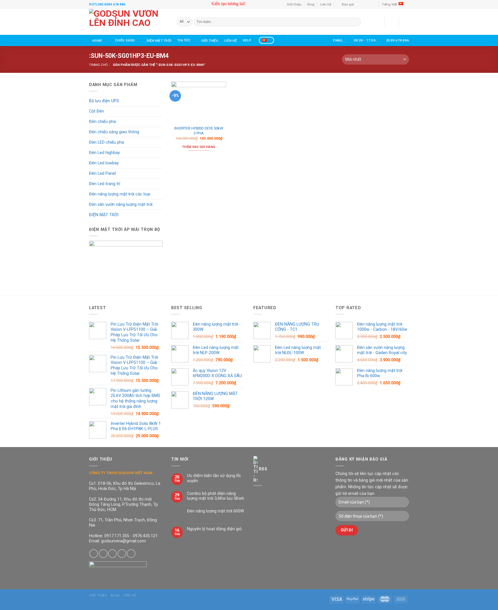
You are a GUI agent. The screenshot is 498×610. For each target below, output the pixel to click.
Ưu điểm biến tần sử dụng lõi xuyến (214, 478)
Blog (310, 4)
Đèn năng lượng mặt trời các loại (119, 194)
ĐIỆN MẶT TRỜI (159, 41)
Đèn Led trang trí (104, 183)
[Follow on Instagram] (103, 553)
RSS (263, 469)
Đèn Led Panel (102, 173)
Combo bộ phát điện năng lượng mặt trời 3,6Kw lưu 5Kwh (215, 496)
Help (247, 40)
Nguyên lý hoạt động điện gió (214, 529)
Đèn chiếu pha (102, 121)
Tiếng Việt (389, 4)
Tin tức (183, 40)
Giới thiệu (294, 4)
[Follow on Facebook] (359, 4)
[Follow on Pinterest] (131, 553)
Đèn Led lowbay (104, 163)
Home (97, 41)
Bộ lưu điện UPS (104, 100)
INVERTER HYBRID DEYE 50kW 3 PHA (198, 130)
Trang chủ (98, 65)
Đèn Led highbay (104, 152)
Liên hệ (325, 4)
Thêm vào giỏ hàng (198, 147)
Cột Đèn (96, 111)
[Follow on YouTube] (374, 4)
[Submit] (356, 22)
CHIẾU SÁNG (125, 40)
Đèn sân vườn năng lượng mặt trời (120, 204)
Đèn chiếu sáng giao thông (114, 132)
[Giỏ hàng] (406, 22)
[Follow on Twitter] (112, 553)
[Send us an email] (364, 4)
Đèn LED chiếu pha (106, 142)
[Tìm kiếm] (322, 40)
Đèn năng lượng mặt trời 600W (215, 511)
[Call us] (369, 4)
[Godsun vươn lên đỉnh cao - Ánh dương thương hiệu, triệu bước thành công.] (128, 22)
